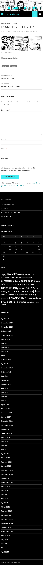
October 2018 (6, 372)
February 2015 (6, 511)
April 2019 (5, 364)
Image (3, 31)
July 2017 (4, 392)
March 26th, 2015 (7, 77)
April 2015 (5, 503)
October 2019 (6, 360)
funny (14, 288)
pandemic (5, 298)
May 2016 (4, 450)
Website (4, 158)
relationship (17, 298)
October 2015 (6, 478)
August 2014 (5, 535)
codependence (26, 277)
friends (5, 287)
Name (4, 139)
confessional (7, 280)
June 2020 (4, 347)
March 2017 (5, 409)
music (17, 294)
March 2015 (5, 507)
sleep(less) (13, 301)
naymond (19, 31)
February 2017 (6, 413)
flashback (27, 284)
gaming (22, 288)
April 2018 (5, 380)
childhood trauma (8, 277)
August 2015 (5, 486)
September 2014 (7, 531)
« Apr (4, 259)
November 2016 (7, 425)
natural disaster (25, 295)
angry (3, 274)
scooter (39, 298)
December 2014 (7, 519)
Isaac (31, 292)
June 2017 (4, 396)
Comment (5, 110)
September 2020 (7, 335)
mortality (4, 294)
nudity (33, 294)
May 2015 (4, 499)
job (35, 291)
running (30, 298)
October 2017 (6, 384)
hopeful (25, 291)
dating (17, 281)
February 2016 (6, 462)
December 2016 (7, 421)
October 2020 (6, 331)
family (20, 283)
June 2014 (4, 544)
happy (30, 288)
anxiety (5, 66)
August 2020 (5, 339)
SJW (3, 301)
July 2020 (4, 343)
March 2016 (5, 458)
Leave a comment (30, 31)
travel (33, 302)
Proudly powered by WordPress (10, 562)
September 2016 (7, 433)
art (18, 274)
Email (4, 149)
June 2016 (4, 446)
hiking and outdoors (11, 291)
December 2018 (7, 368)
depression (26, 280)
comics (14, 66)
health (36, 288)
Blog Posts (5, 208)
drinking (4, 284)
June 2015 (4, 495)
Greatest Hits (6, 217)
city (18, 277)
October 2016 (6, 429)
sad (35, 298)
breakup (31, 274)
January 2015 (6, 515)
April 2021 (5, 319)
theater (22, 302)
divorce (37, 281)
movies (11, 294)
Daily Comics (12, 23)
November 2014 (7, 523)
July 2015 (4, 490)
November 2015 (7, 474)
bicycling (23, 275)
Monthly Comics (7, 204)
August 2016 (5, 437)
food (32, 284)
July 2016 (4, 441)
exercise (12, 284)
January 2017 (6, 417)
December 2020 (7, 323)
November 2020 (7, 327)
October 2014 (6, 527)
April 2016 (5, 454)
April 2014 (5, 552)
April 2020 (5, 356)
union (38, 302)
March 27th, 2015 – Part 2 (10, 85)
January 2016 (6, 466)
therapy (28, 302)
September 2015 (7, 482)
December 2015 (7, 470)
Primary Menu (40, 14)
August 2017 (5, 388)
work (3, 304)
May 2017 (4, 401)
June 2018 (4, 376)
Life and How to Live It (11, 14)
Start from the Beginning (10, 212)
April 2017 (5, 405)
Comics (4, 23)
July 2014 (4, 540)
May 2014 (4, 548)
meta (38, 291)
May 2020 (4, 351)
